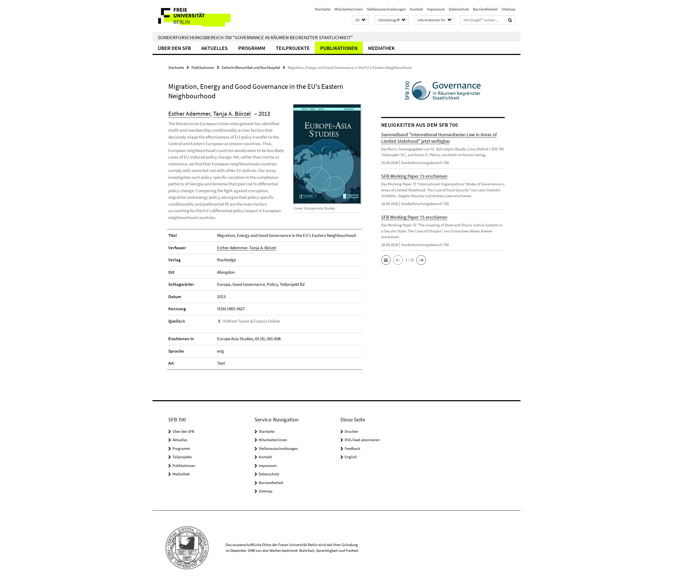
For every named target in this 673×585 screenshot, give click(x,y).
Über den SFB (174, 48)
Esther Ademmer (189, 113)
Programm (251, 48)
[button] (360, 20)
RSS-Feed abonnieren (362, 439)
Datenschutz (459, 9)
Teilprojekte (293, 48)
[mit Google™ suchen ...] (510, 20)
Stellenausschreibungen (386, 9)
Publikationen (339, 48)
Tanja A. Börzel (232, 113)
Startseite (322, 9)
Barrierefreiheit (485, 9)
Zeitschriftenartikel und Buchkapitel (251, 67)
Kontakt (416, 9)
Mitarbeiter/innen (348, 9)
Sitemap (508, 9)
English (351, 456)
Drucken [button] (351, 431)
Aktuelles (214, 48)
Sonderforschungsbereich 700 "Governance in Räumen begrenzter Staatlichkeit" (255, 37)
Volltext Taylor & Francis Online (251, 321)
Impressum (436, 9)
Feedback (352, 448)
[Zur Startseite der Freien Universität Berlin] (196, 16)
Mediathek (381, 48)
